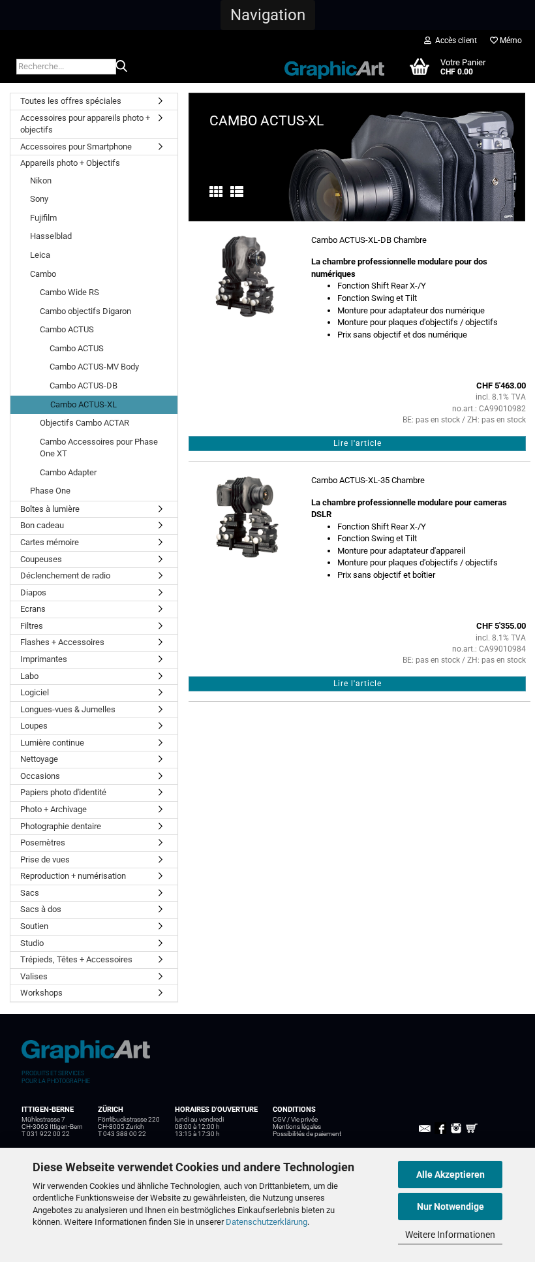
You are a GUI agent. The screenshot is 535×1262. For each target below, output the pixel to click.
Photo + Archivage (53, 809)
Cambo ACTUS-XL (83, 404)
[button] (268, 15)
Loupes (34, 726)
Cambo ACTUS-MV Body (94, 366)
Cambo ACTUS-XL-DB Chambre (369, 240)
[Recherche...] (121, 67)
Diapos (33, 592)
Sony (39, 199)
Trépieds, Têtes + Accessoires (76, 959)
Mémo (510, 40)
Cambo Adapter (68, 472)
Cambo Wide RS (69, 292)
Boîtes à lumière (50, 509)
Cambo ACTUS (67, 329)
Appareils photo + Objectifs (70, 163)
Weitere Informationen (450, 1234)
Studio (32, 943)
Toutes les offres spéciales (70, 101)
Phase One (50, 491)
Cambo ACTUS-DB (83, 385)
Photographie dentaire (60, 826)
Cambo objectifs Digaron (85, 311)
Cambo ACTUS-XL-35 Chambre (368, 480)
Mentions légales (297, 1126)
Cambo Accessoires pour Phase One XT (99, 448)
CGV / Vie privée (295, 1119)
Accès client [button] (454, 40)
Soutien (34, 926)
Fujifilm (43, 218)
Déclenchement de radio (65, 575)
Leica (40, 255)
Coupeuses (41, 559)
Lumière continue (52, 743)
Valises (34, 976)
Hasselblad (51, 236)
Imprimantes (43, 659)
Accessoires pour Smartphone (76, 146)
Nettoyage (39, 759)
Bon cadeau (42, 525)
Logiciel (34, 692)
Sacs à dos (40, 909)
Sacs (29, 893)
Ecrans (33, 609)
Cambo (43, 274)
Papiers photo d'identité (63, 792)
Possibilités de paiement (307, 1133)
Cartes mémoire (49, 542)
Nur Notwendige (450, 1206)
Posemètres (42, 842)
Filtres (31, 626)
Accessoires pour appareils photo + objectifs (85, 124)
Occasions (40, 776)
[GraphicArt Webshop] (334, 66)
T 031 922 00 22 (46, 1133)
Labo (29, 676)
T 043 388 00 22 (122, 1133)
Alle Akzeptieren (450, 1174)
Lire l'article (357, 443)
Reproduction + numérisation (73, 876)
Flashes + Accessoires (62, 642)
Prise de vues (45, 859)
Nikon (41, 180)
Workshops (41, 993)
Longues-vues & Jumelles (67, 709)
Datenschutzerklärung (266, 1222)
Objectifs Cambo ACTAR (84, 423)
